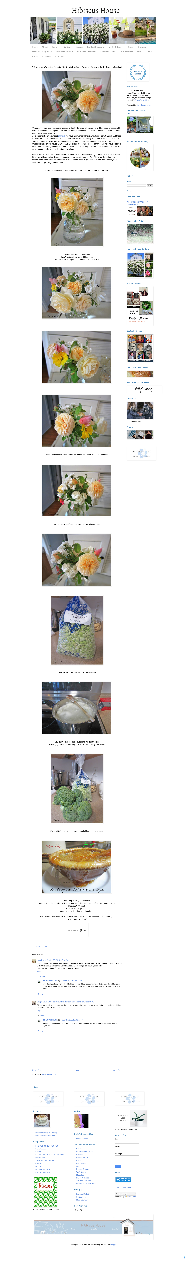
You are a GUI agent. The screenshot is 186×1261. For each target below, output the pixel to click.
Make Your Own (82, 1200)
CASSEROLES (41, 1163)
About (45, 47)
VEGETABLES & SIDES (44, 1160)
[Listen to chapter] (148, 100)
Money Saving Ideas (42, 51)
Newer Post (36, 1070)
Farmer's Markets (82, 1194)
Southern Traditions (86, 51)
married (61, 136)
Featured (46, 56)
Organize (141, 47)
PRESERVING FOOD (43, 1172)
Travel (150, 51)
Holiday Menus (82, 1157)
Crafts (78, 1149)
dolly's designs (82, 1138)
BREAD (38, 1152)
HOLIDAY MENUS (42, 1169)
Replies (43, 976)
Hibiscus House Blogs (84, 1151)
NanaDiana (41, 960)
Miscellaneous (81, 1175)
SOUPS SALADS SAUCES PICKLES (50, 1155)
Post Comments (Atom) (51, 1074)
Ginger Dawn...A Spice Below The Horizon (54, 1002)
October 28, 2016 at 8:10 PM (57, 960)
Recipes (79, 47)
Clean (130, 47)
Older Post (117, 1070)
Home (35, 47)
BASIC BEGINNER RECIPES (46, 1146)
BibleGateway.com (143, 105)
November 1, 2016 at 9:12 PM (72, 1020)
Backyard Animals (64, 51)
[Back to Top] (184, 1258)
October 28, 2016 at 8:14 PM (71, 981)
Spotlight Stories (108, 51)
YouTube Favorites (83, 1181)
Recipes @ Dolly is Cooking (46, 1133)
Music (140, 51)
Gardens (67, 47)
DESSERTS (40, 1166)
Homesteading (82, 1163)
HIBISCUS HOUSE (50, 981)
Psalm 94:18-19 (141, 100)
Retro (35, 56)
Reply (39, 971)
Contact (55, 47)
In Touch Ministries (124, 1187)
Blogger (113, 1245)
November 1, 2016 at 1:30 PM (83, 1002)
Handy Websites (82, 1178)
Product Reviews (95, 47)
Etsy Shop (59, 56)
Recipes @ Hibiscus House (46, 1136)
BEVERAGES (40, 1149)
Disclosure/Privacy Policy (86, 1184)
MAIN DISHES (41, 1158)
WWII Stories (127, 51)
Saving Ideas (81, 1197)
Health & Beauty (116, 47)
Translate (132, 1197)
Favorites (79, 1154)
